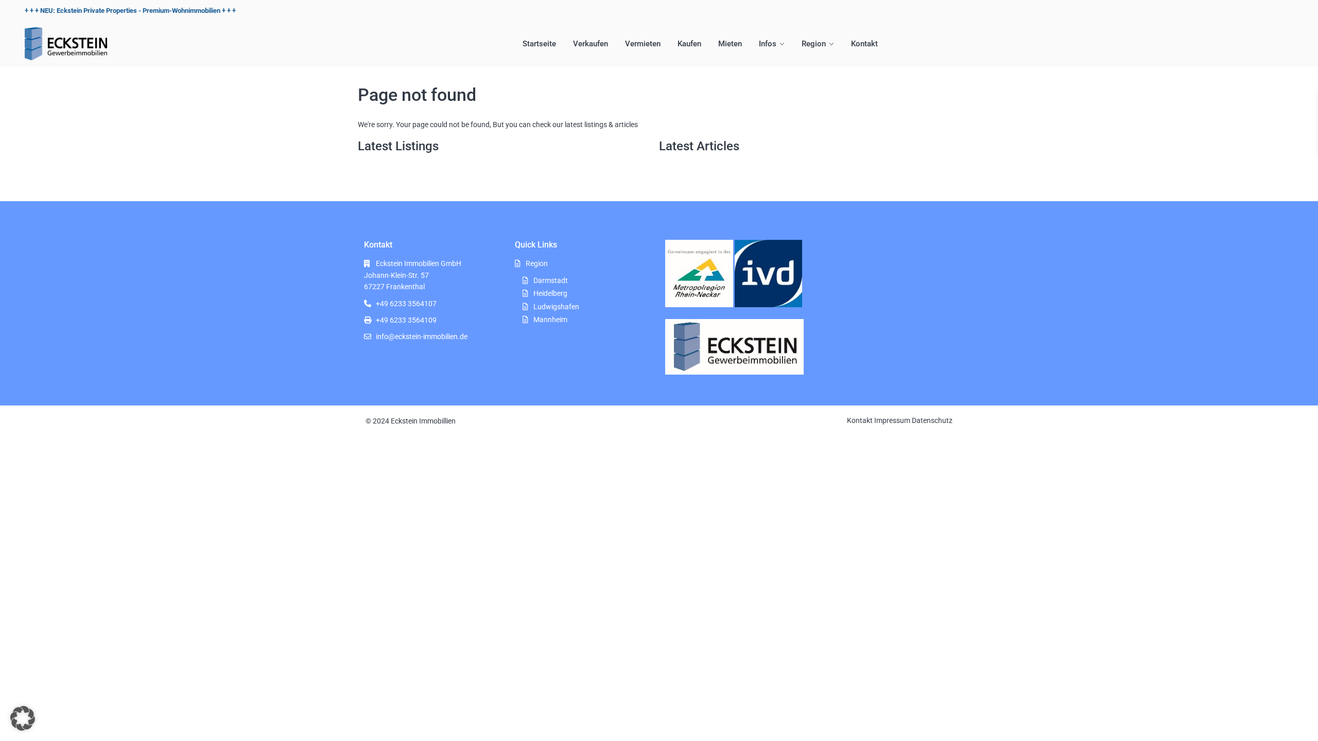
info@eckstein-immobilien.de (421, 336)
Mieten (730, 43)
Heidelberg (550, 293)
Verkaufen (590, 43)
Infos (767, 43)
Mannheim (550, 319)
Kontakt (864, 43)
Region (814, 43)
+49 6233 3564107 (406, 303)
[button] (22, 718)
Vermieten (643, 43)
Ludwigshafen (556, 307)
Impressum (892, 420)
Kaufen (689, 43)
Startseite (539, 43)
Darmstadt (550, 280)
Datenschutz (932, 420)
